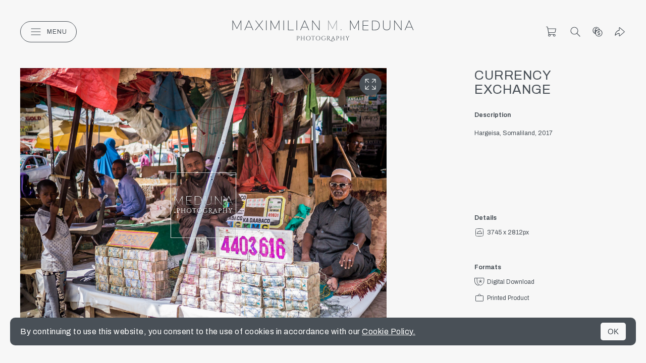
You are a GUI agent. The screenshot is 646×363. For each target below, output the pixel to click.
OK (613, 331)
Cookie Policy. (388, 331)
